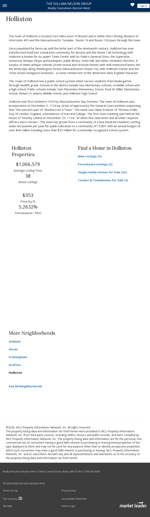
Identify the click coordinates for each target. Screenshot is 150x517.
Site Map (7, 506)
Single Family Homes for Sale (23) (102, 172)
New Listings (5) (90, 156)
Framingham (18, 357)
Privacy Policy (68, 490)
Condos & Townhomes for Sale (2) (103, 180)
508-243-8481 (92, 471)
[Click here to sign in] (132, 6)
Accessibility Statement (74, 498)
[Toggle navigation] (4, 6)
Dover (13, 349)
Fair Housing (10, 498)
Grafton (15, 365)
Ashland (14, 341)
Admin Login (68, 506)
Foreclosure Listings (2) (95, 164)
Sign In (143, 5)
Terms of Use (10, 490)
